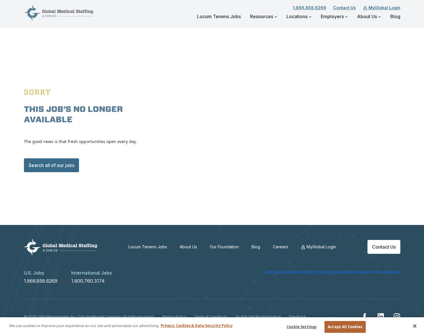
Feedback (297, 316)
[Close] (414, 326)
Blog (395, 16)
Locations (297, 16)
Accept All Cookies (345, 326)
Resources (262, 16)
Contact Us (344, 7)
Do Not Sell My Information (258, 316)
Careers (280, 246)
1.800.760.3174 (88, 281)
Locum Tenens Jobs (219, 16)
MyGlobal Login (383, 7)
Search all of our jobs (51, 165)
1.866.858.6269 (309, 7)
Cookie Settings (301, 326)
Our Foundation (224, 246)
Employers (333, 16)
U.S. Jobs (34, 273)
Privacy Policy (174, 316)
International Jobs (91, 273)
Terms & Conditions (211, 316)
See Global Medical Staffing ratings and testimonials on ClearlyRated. (333, 272)
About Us (367, 16)
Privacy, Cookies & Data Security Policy (196, 325)
